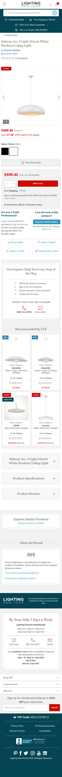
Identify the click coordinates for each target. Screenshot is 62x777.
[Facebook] (21, 753)
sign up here (19, 224)
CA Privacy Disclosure (45, 726)
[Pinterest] (16, 753)
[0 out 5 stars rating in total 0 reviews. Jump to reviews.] (16, 383)
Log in (4, 221)
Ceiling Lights (10, 35)
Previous (3, 97)
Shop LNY (8, 677)
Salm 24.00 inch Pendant (16, 428)
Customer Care (10, 684)
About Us (7, 690)
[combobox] (31, 13)
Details (36, 134)
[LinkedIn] (45, 753)
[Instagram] (32, 753)
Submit (54, 707)
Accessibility (45, 731)
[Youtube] (39, 753)
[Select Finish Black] (5, 151)
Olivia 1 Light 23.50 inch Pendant (16, 372)
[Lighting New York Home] (31, 5)
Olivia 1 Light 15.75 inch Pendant (46, 372)
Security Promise (17, 731)
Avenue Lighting (12, 50)
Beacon (48, 229)
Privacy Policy (17, 726)
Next (59, 97)
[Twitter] (25, 753)
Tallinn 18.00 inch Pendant (45, 428)
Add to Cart (38, 183)
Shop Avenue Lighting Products (20, 579)
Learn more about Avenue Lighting (21, 573)
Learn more (9, 198)
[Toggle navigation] (4, 4)
